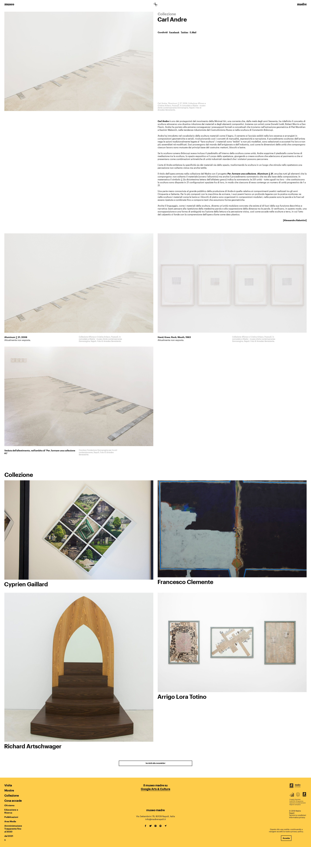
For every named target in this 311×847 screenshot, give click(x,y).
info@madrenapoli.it (155, 819)
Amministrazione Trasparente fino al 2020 (13, 828)
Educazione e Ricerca (11, 811)
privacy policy (297, 831)
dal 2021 (8, 836)
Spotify (160, 825)
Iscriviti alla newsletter (155, 763)
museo (9, 4)
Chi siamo (9, 805)
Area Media (10, 821)
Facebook (174, 32)
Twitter (184, 32)
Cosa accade (13, 800)
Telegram (165, 825)
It (5, 840)
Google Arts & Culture (155, 789)
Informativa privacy (297, 817)
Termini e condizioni (297, 815)
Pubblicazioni (11, 817)
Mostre (9, 790)
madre (302, 4)
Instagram (155, 825)
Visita (8, 785)
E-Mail (193, 32)
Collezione (11, 795)
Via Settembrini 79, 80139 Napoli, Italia (155, 816)
